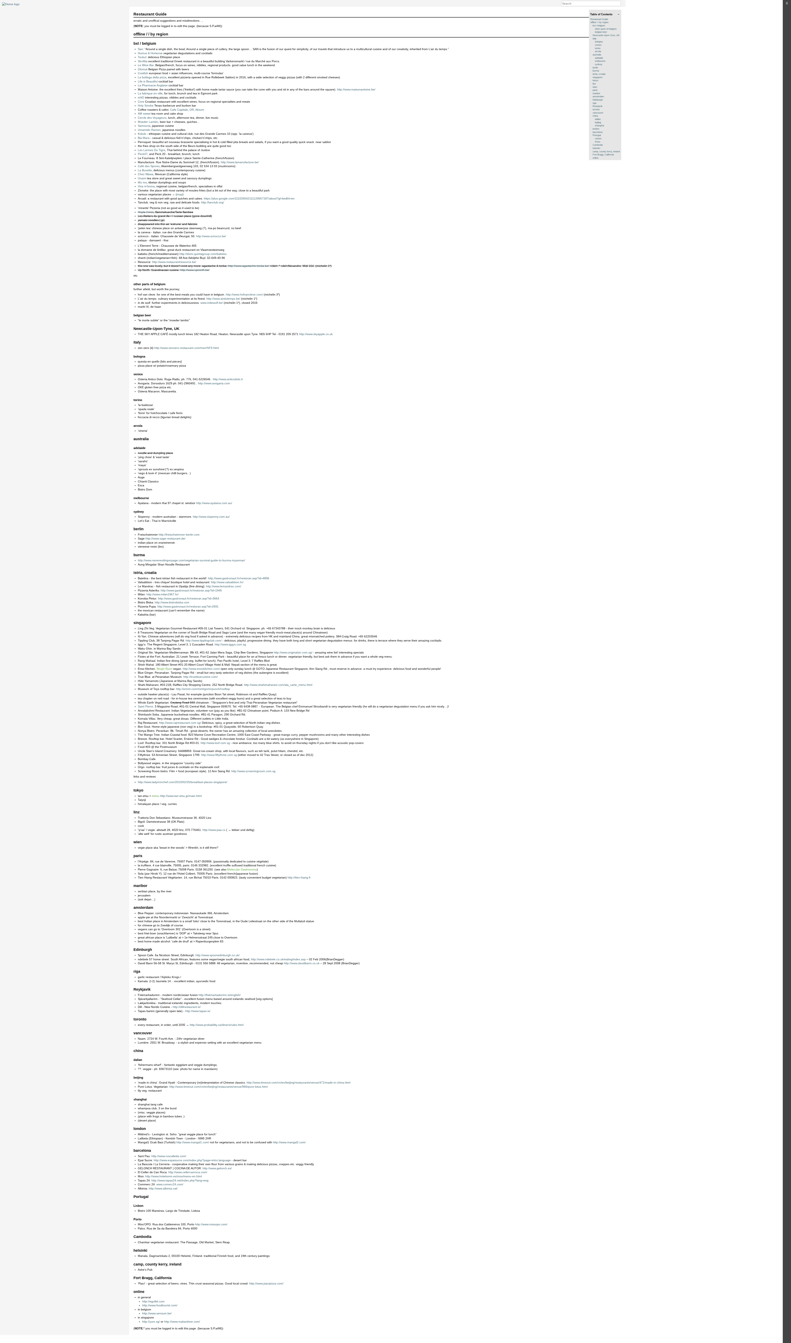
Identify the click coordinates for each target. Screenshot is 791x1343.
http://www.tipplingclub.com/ (204, 640)
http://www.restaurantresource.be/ (174, 262)
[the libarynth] (11, 4)
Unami (142, 178)
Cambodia (598, 145)
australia (597, 54)
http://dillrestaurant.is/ (187, 1007)
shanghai (599, 125)
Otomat (142, 69)
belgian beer (601, 32)
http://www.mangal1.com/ (192, 1142)
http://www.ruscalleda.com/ (168, 1156)
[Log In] (787, 4)
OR (192, 109)
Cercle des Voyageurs (152, 117)
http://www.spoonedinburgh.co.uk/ (217, 955)
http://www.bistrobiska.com (172, 602)
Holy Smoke (145, 105)
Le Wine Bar (146, 65)
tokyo (595, 80)
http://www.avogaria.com (214, 383)
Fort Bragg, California (603, 154)
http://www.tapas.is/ (197, 1011)
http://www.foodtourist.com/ (159, 1305)
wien (595, 87)
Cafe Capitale (179, 109)
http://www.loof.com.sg (215, 743)
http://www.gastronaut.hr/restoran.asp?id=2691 (188, 606)
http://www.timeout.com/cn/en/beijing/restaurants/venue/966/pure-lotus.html (218, 1086)
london (596, 129)
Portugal (597, 135)
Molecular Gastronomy (242, 869)
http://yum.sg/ (151, 1321)
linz (594, 83)
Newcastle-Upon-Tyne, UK (606, 35)
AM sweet (144, 113)
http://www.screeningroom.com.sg (253, 771)
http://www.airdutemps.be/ (223, 298)
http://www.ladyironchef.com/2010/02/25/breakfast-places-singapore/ (182, 782)
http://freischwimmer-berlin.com (179, 534)
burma (596, 70)
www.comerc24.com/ (169, 1184)
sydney (598, 64)
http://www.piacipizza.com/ (266, 1283)
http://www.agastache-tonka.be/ (248, 265)
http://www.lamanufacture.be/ (240, 162)
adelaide (599, 58)
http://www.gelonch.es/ (217, 1168)
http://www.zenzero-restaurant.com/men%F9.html (186, 348)
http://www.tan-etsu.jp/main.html (181, 796)
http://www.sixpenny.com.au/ (211, 516)
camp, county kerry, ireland (606, 151)
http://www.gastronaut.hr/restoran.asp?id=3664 (188, 598)
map (180, 194)
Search (619, 3)
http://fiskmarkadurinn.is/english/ (220, 995)
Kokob (142, 133)
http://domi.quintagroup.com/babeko (203, 254)
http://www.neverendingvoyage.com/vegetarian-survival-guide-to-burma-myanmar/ (191, 560)
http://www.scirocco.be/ (211, 236)
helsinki (596, 148)
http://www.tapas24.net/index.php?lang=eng (179, 1180)
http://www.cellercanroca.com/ (187, 1172)
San (140, 49)
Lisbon (598, 138)
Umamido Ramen (149, 129)
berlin (595, 67)
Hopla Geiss (146, 212)
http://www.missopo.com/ (211, 1224)
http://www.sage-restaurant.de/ (165, 538)
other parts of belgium (606, 29)
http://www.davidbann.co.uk (301, 963)
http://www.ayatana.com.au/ (214, 503)
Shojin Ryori (164, 668)
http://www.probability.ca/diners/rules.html (216, 1024)
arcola (598, 51)
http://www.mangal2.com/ (289, 1142)
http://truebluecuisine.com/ (200, 676)
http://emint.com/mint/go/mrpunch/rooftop (203, 689)
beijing (598, 122)
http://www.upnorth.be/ (194, 270)
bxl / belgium (599, 25)
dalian (598, 119)
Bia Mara (144, 138)
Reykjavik (598, 106)
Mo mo (142, 182)
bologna (599, 41)
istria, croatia (599, 74)
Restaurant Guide (599, 19)
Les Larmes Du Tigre (151, 150)
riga (594, 103)
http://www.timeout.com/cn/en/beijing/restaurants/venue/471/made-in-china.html (298, 1082)
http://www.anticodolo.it (228, 379)
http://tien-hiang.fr (299, 877)
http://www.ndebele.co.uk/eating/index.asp (278, 959)
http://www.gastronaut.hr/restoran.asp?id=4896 (238, 578)
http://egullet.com (153, 1301)
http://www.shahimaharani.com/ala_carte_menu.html (278, 684)
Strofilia (142, 61)
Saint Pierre (145, 706)
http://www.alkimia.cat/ (163, 1188)
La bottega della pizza (152, 77)
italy (595, 38)
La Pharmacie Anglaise (153, 85)
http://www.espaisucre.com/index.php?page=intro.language (192, 1160)
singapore (598, 77)
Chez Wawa (145, 174)
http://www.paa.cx (213, 830)
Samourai (144, 125)
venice (598, 45)
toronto (596, 109)
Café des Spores (149, 166)
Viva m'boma (146, 186)
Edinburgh (598, 100)
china (595, 116)
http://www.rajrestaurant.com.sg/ (180, 722)
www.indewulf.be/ (211, 302)
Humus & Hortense (150, 53)
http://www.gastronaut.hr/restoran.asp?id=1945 (191, 590)
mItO (141, 97)
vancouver (598, 112)
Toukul (142, 57)
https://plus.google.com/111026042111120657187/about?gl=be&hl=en (249, 198)
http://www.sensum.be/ (157, 1313)
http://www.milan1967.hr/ (162, 594)
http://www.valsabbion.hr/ (227, 582)
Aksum (199, 109)
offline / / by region (599, 22)
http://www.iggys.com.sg (230, 644)
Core (141, 101)
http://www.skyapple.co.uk (316, 334)
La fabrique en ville (150, 93)
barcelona (598, 132)
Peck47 (142, 154)
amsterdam (598, 96)
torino (597, 48)
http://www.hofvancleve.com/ (244, 294)
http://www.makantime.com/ (182, 1321)
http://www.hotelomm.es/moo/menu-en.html (173, 1176)
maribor (596, 93)
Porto (597, 142)
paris (595, 90)
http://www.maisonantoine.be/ (356, 89)
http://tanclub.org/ (212, 202)
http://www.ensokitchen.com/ (201, 668)
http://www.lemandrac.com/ (223, 586)
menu (155, 796)
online (595, 158)
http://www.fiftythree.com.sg (219, 755)
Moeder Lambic (148, 121)
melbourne (600, 61)
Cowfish (143, 73)
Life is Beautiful (148, 81)
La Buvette (145, 170)
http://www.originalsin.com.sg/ (293, 652)
